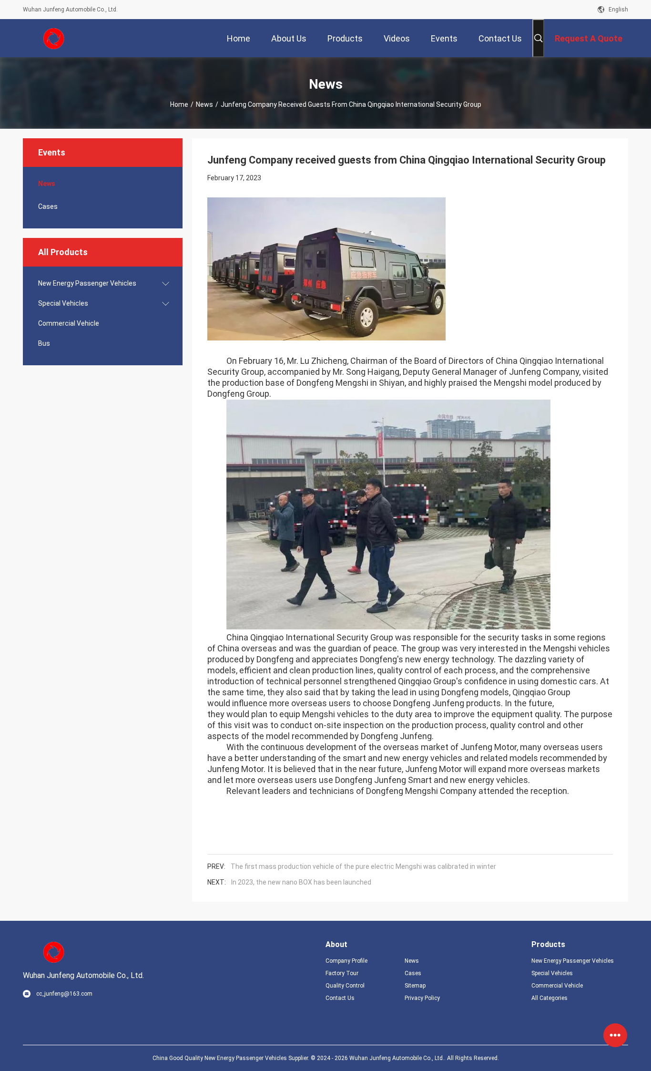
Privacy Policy (422, 998)
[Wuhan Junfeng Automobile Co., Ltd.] (53, 38)
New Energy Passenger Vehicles (87, 283)
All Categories (549, 998)
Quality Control (345, 985)
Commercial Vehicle (68, 323)
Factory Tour (342, 973)
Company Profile (346, 961)
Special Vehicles (63, 303)
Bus (44, 343)
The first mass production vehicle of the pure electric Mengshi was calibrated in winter (363, 866)
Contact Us (340, 998)
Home (179, 104)
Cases (48, 206)
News (204, 104)
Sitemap (415, 985)
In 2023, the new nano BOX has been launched (301, 882)
